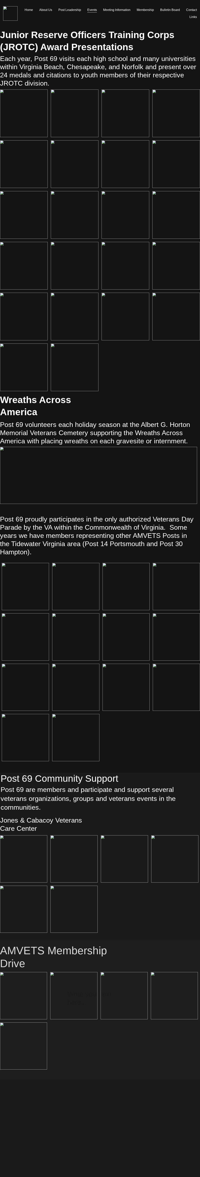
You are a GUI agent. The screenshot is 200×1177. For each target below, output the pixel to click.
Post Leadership (69, 10)
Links (193, 17)
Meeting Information (116, 10)
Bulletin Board (170, 10)
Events (92, 10)
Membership (145, 10)
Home (29, 10)
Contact (191, 10)
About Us (45, 10)
